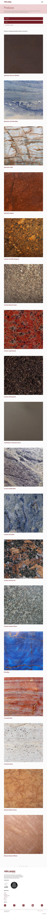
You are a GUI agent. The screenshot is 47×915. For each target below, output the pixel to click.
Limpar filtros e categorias (9, 25)
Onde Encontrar (7, 895)
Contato (5, 899)
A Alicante (6, 897)
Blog (5, 898)
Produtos (5, 894)
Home (5, 892)
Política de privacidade (40, 910)
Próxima (26, 866)
